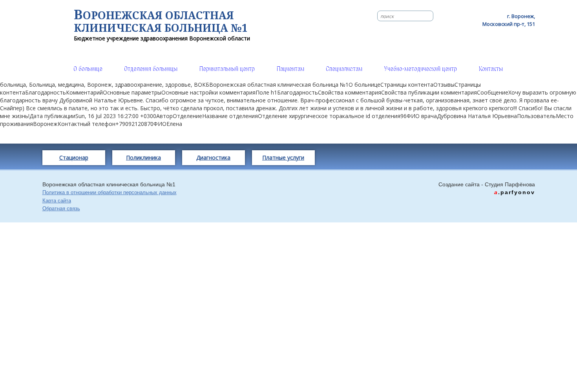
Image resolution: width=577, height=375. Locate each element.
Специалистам (343, 69)
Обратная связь (61, 208)
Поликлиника (143, 157)
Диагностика (213, 157)
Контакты (490, 69)
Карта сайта (56, 201)
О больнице (87, 69)
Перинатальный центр (226, 69)
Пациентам (290, 69)
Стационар (73, 157)
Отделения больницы (150, 69)
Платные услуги (283, 157)
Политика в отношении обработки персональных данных (109, 192)
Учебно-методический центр (419, 69)
